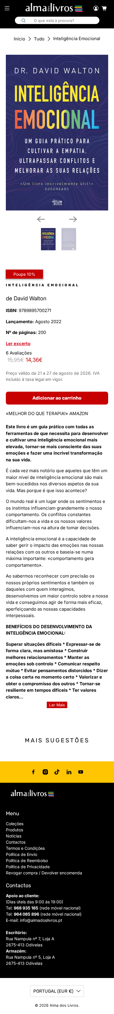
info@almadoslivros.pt (41, 920)
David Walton (30, 298)
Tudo (39, 39)
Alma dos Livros (64, 1005)
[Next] (73, 219)
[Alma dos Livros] (54, 7)
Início (19, 39)
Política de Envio (21, 854)
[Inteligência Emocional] (57, 132)
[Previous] (41, 219)
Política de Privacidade (28, 866)
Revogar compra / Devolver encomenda (44, 872)
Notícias (13, 835)
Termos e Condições (25, 848)
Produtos (14, 829)
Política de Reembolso (27, 860)
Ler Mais (57, 705)
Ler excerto (18, 343)
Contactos (15, 842)
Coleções (14, 823)
